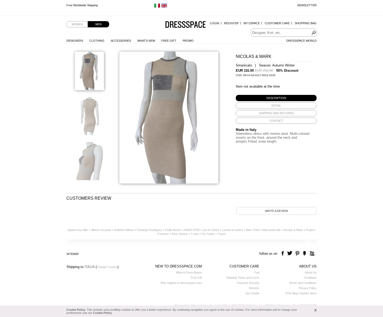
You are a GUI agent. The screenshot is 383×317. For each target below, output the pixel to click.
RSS (288, 293)
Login (214, 23)
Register (231, 23)
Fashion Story (308, 293)
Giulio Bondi (172, 229)
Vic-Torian (208, 233)
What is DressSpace (189, 272)
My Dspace (252, 23)
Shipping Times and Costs (242, 277)
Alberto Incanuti (101, 229)
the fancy (304, 253)
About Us (311, 272)
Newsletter (307, 5)
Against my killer (77, 229)
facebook (283, 253)
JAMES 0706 (191, 229)
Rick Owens (180, 233)
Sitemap (72, 253)
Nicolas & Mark (293, 229)
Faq (256, 272)
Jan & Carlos (211, 229)
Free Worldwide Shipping (82, 5)
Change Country (107, 267)
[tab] (276, 98)
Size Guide (252, 293)
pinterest (297, 253)
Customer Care (277, 23)
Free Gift (168, 40)
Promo (188, 40)
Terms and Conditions (303, 282)
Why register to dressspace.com (181, 282)
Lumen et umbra (232, 229)
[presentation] (276, 98)
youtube (311, 253)
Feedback (310, 277)
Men (98, 24)
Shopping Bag (306, 23)
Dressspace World (301, 40)
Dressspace (185, 25)
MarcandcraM (271, 229)
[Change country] (157, 6)
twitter (290, 253)
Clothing (96, 40)
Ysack (222, 233)
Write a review (276, 210)
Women (77, 24)
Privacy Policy (308, 288)
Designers (74, 40)
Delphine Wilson (124, 229)
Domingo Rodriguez (149, 229)
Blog (295, 293)
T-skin (195, 233)
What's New (146, 40)
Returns (254, 288)
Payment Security (248, 282)
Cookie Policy (75, 309)
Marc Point (253, 229)
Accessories (121, 40)
